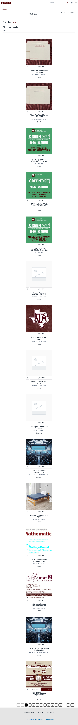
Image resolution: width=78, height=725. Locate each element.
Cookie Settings (29, 712)
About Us (40, 712)
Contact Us (50, 712)
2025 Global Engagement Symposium (39, 427)
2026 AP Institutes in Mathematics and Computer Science (39, 561)
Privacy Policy (38, 719)
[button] (38, 30)
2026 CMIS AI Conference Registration (39, 649)
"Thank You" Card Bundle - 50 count (39, 116)
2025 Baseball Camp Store (39, 382)
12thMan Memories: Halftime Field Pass (39, 294)
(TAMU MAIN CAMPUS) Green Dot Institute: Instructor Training (39, 205)
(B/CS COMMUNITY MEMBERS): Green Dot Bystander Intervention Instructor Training (39, 162)
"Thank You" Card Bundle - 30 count (39, 71)
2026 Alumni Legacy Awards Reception (39, 605)
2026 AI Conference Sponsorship (39, 471)
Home (4, 9)
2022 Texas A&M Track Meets (39, 338)
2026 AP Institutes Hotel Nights (39, 516)
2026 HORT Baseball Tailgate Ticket (39, 694)
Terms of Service (50, 719)
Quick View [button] (41, 289)
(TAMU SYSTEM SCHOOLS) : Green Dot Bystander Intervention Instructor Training (39, 251)
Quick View (41, 66)
